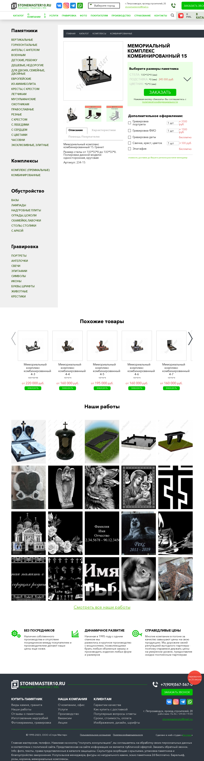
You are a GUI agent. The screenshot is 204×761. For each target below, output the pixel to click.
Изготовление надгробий (29, 718)
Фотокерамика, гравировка (31, 722)
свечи (15, 266)
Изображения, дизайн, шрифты (117, 722)
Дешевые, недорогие (27, 65)
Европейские (21, 78)
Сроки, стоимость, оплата (112, 718)
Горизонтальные (24, 44)
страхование (142, 15)
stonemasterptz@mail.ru (136, 7)
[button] (13, 338)
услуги (53, 15)
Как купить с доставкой (111, 709)
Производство (68, 713)
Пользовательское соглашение (95, 735)
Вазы (15, 200)
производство (121, 15)
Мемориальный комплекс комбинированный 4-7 (171, 369)
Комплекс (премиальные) (30, 170)
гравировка (69, 15)
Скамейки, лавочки (26, 220)
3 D (45, 15)
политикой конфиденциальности (160, 102)
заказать (160, 92)
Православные (22, 109)
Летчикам (18, 94)
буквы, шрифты (23, 286)
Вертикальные (22, 39)
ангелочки (19, 260)
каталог (18, 15)
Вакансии (65, 718)
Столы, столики (23, 225)
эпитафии (19, 271)
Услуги (63, 709)
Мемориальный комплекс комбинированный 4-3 (33, 369)
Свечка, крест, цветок (147, 143)
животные (19, 291)
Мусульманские (23, 99)
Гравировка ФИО (144, 130)
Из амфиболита (23, 84)
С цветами (19, 134)
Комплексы (99, 33)
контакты (160, 15)
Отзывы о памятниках (27, 713)
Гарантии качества (107, 704)
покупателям (99, 15)
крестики (18, 296)
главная (70, 33)
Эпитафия (139, 148)
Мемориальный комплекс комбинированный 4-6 (136, 369)
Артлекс (187, 735)
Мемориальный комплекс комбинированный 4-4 (67, 369)
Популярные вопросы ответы (115, 713)
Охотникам (20, 104)
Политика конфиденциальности (128, 735)
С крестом (19, 119)
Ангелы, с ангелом (25, 50)
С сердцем (19, 129)
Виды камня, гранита (26, 704)
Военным (18, 55)
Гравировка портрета (141, 123)
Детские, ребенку (24, 60)
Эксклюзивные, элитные (30, 145)
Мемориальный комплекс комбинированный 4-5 (102, 369)
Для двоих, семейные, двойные (28, 72)
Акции (62, 722)
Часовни (18, 140)
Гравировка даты (144, 137)
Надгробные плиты (26, 210)
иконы (16, 281)
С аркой (17, 230)
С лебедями (20, 124)
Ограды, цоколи (23, 215)
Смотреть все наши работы (102, 607)
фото (83, 15)
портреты (18, 255)
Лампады (18, 205)
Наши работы (21, 709)
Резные (16, 114)
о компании (33, 15)
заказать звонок (177, 692)
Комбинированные (25, 175)
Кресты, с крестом (25, 89)
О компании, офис (71, 704)
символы (18, 276)
